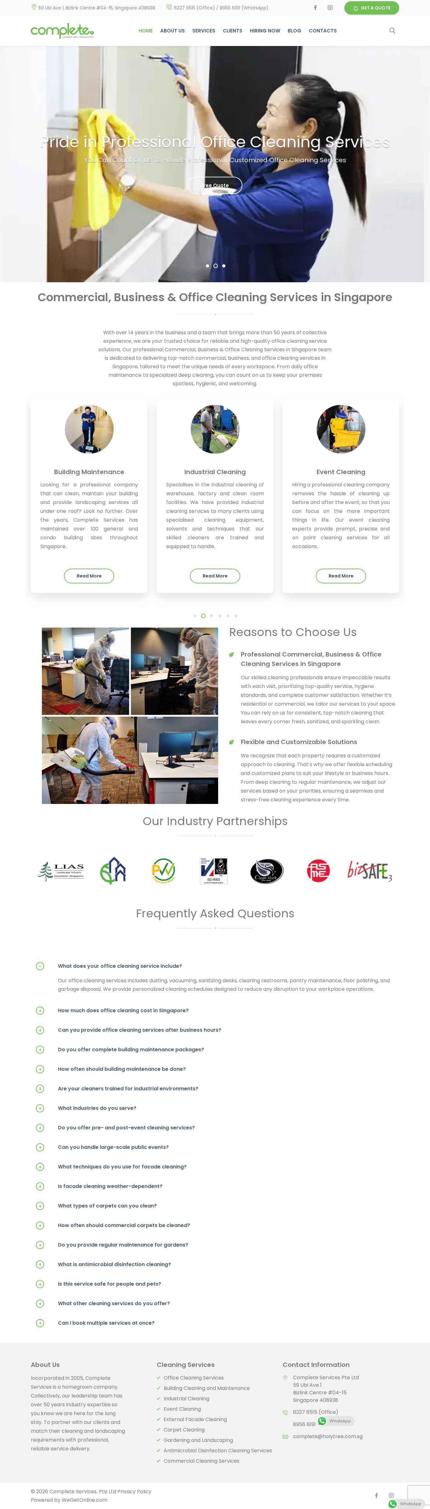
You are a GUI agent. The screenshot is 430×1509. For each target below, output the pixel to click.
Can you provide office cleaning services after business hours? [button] (130, 1030)
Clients (232, 30)
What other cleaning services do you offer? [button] (104, 1303)
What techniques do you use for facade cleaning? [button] (112, 1167)
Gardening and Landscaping (198, 1440)
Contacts (323, 30)
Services (203, 30)
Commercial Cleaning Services (202, 1461)
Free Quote (215, 185)
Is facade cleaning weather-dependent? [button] (100, 1186)
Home (146, 30)
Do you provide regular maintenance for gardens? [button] (113, 1245)
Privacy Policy (134, 1491)
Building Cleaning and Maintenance (207, 1388)
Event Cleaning (182, 1409)
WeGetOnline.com (84, 1500)
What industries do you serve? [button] (87, 1108)
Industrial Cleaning (186, 1398)
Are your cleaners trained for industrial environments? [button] (118, 1089)
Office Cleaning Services (194, 1377)
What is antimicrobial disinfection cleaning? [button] (104, 1264)
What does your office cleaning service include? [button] (110, 966)
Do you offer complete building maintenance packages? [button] (121, 1049)
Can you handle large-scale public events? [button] (103, 1147)
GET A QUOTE (375, 8)
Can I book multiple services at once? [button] (96, 1323)
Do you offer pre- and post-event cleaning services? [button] (116, 1128)
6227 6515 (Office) (315, 1412)
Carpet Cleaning (184, 1429)
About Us (172, 30)
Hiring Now (265, 30)
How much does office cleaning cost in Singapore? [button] (113, 1010)
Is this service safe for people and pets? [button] (99, 1284)
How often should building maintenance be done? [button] (112, 1069)
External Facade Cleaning (195, 1419)
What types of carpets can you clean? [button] (97, 1206)
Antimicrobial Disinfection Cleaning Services (218, 1450)
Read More (89, 576)
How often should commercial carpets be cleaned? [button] (114, 1225)
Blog (294, 30)
